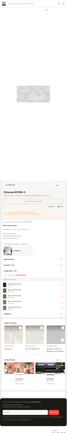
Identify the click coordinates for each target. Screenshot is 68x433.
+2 (42, 342)
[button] (35, 354)
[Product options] (20, 327)
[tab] (5, 275)
